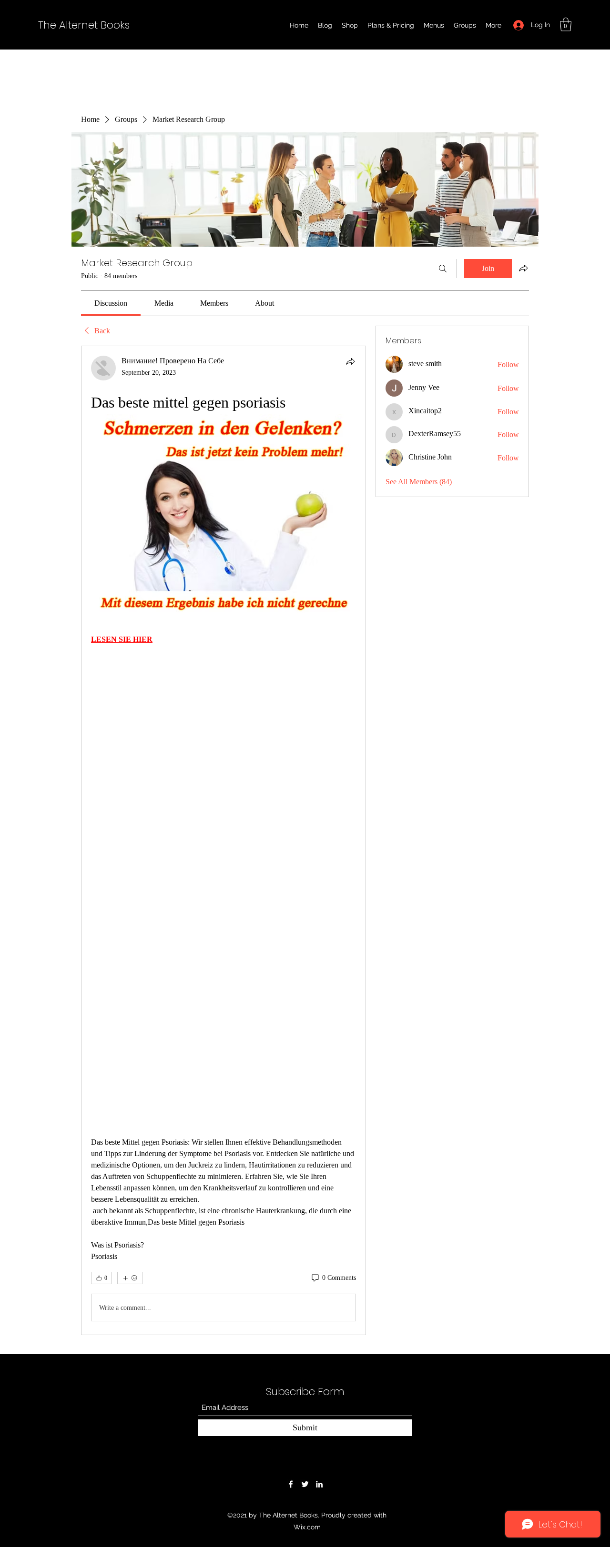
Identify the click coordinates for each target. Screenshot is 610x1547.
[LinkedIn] (319, 1484)
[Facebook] (290, 1484)
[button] (565, 24)
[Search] (442, 268)
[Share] (350, 361)
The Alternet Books (84, 25)
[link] (110, 303)
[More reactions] (129, 1278)
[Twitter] (305, 1484)
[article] (223, 840)
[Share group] (523, 268)
